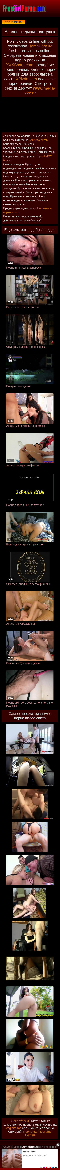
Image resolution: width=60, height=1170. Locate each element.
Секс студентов (38, 140)
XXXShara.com (19, 65)
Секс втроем (20, 1121)
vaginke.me (14, 1128)
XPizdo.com (26, 79)
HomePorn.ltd (40, 46)
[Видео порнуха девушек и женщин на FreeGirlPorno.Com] (24, 8)
